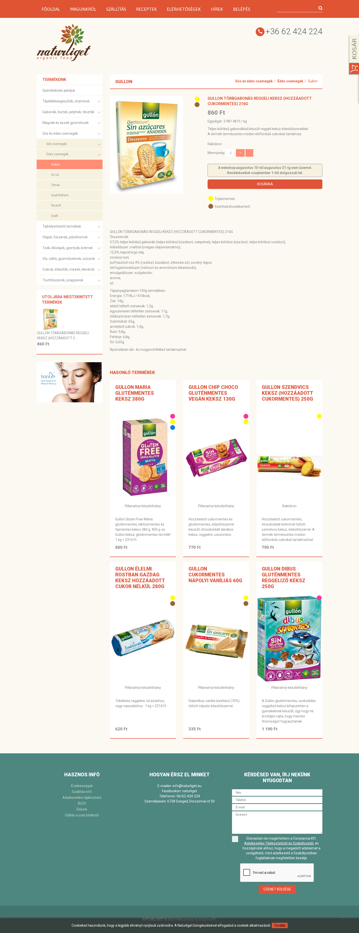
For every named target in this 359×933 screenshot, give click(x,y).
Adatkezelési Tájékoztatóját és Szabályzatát (279, 843)
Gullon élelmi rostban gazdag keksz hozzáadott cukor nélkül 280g (140, 577)
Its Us (55, 174)
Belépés (241, 9)
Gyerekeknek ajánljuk (58, 90)
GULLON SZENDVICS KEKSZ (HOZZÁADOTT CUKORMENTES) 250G (287, 393)
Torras (55, 185)
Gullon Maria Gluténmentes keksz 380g (134, 393)
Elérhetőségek (184, 9)
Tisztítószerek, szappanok (62, 280)
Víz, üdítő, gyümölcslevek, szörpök (68, 259)
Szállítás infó (82, 792)
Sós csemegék (56, 144)
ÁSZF (82, 803)
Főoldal (51, 9)
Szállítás (116, 9)
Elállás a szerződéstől (82, 815)
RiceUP (56, 205)
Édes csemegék (57, 154)
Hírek (217, 9)
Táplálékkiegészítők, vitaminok (66, 101)
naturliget (189, 791)
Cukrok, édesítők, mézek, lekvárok (68, 269)
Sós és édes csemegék (60, 133)
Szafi (54, 216)
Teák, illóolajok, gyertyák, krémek (67, 248)
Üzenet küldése (277, 889)
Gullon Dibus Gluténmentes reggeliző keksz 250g (283, 577)
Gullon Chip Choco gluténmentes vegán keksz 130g (213, 393)
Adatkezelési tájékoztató (82, 798)
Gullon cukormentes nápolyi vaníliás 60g (215, 574)
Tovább (279, 925)
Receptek (146, 9)
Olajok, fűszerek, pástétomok (65, 237)
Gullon (55, 164)
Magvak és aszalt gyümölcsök (65, 123)
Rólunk (82, 809)
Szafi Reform (60, 195)
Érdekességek (82, 786)
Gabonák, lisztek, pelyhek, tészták (68, 112)
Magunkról (83, 9)
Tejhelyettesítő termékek (61, 226)
